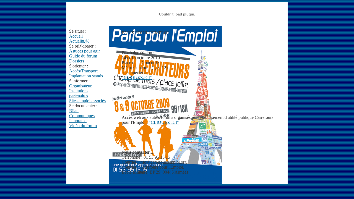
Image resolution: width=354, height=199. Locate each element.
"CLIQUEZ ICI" (137, 77)
